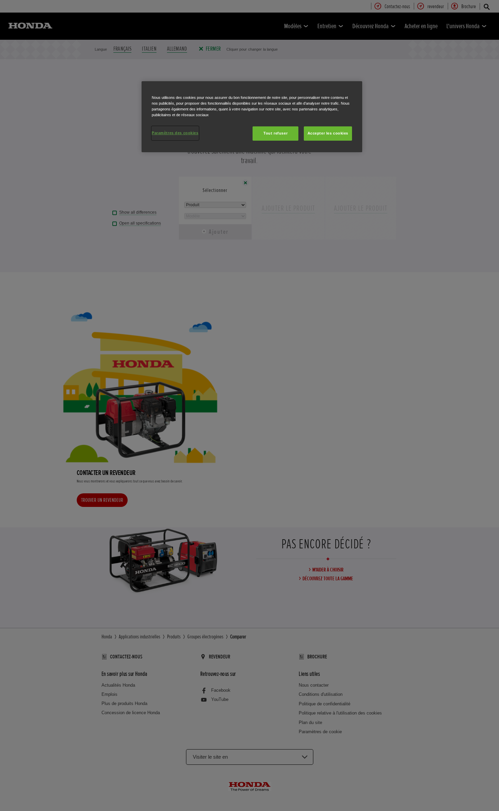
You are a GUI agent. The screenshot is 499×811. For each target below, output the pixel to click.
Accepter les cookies (328, 133)
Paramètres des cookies (175, 133)
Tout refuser (275, 133)
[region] (252, 116)
